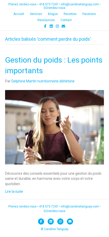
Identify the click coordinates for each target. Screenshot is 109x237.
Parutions (89, 14)
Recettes (70, 14)
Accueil (18, 14)
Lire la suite (14, 191)
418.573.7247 (48, 4)
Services (36, 14)
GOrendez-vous (54, 8)
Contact (66, 20)
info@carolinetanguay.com (80, 4)
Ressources (46, 20)
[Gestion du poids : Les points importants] (54, 127)
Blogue (53, 14)
